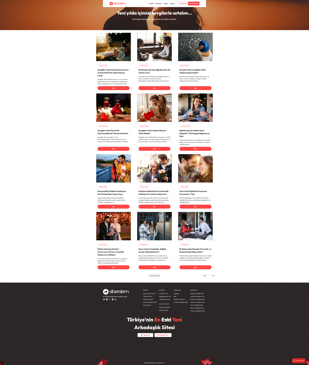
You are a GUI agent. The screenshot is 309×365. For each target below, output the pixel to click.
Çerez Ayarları (147, 305)
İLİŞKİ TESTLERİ (164, 304)
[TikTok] (113, 299)
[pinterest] (116, 299)
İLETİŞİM (162, 290)
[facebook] (107, 299)
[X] (110, 299)
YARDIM (145, 290)
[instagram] (104, 299)
